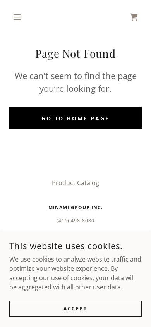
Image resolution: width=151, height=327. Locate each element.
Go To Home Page (75, 118)
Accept (75, 308)
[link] (134, 17)
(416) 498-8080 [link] (76, 220)
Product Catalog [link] (75, 183)
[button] (19, 17)
